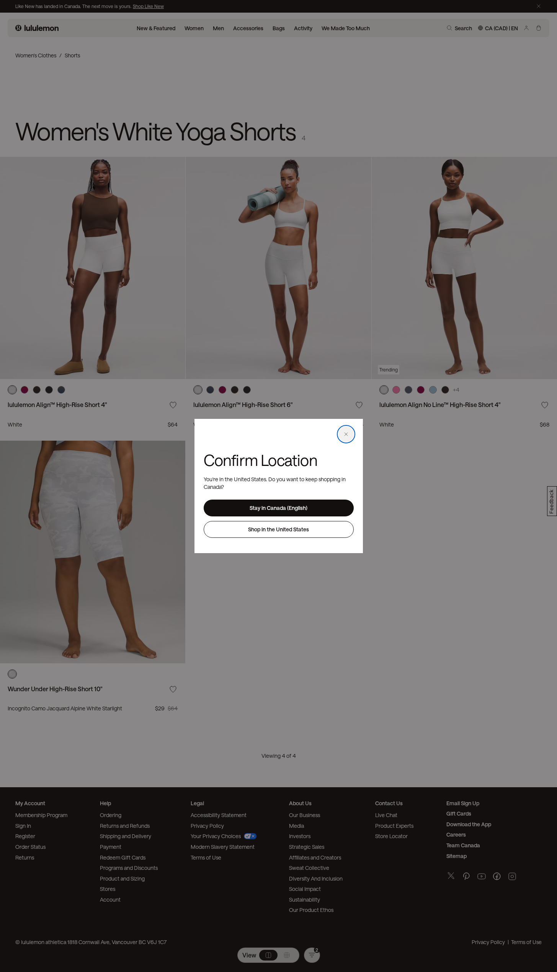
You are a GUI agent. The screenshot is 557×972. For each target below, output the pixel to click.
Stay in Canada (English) (278, 508)
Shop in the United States (278, 529)
